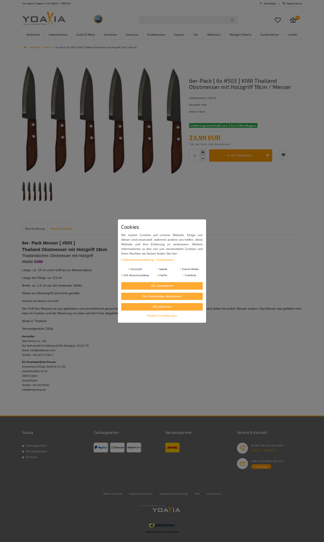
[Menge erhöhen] (203, 152)
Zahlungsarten (36, 445)
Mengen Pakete (240, 34)
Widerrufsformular (141, 493)
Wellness (214, 34)
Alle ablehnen (162, 307)
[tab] (35, 228)
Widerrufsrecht (112, 493)
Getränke (110, 34)
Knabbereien (156, 34)
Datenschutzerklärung (173, 493)
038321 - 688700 (263, 450)
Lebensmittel (58, 34)
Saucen (179, 34)
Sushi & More (85, 34)
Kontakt (31, 457)
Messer (48, 47)
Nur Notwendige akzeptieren (162, 296)
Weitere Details (62, 228)
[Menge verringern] (203, 158)
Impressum (214, 493)
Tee (195, 34)
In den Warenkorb (239, 155)
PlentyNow (172, 532)
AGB (196, 493)
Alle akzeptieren (162, 286)
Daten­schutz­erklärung (139, 260)
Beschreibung (35, 228)
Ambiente (33, 34)
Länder (293, 34)
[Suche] (232, 20)
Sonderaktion (269, 34)
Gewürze (132, 34)
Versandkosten (36, 451)
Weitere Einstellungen (162, 315)
